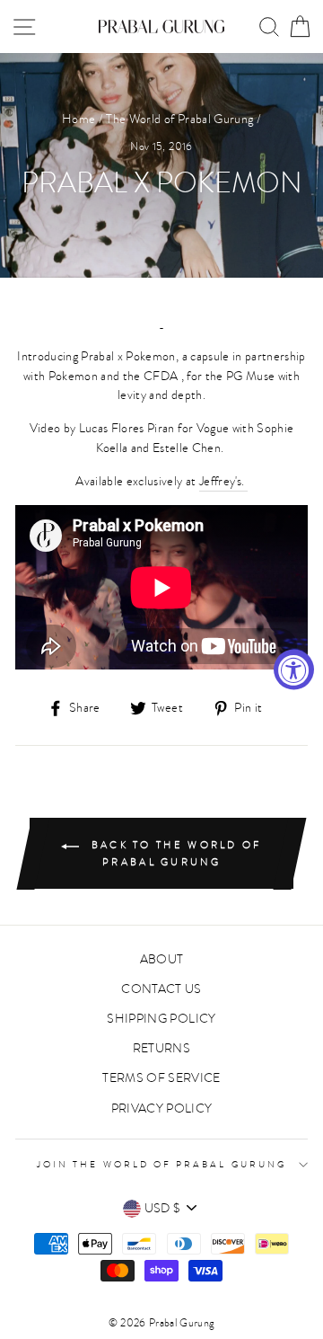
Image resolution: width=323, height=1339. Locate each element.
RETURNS (161, 1048)
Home (78, 119)
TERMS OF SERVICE (161, 1077)
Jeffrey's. (223, 481)
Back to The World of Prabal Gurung (173, 853)
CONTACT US (161, 989)
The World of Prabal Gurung (179, 119)
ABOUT (162, 959)
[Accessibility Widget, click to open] (294, 670)
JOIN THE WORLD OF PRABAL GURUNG (161, 1164)
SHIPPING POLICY (161, 1018)
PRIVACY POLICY (162, 1108)
